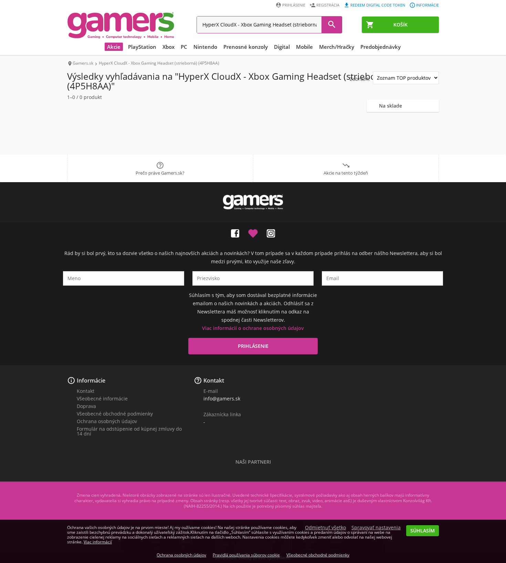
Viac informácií (98, 542)
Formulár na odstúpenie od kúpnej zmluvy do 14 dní (129, 431)
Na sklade (390, 105)
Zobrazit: (360, 79)
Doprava (86, 406)
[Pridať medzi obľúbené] (253, 232)
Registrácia (327, 5)
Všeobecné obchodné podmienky (115, 413)
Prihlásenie (293, 5)
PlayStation (142, 46)
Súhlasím (422, 530)
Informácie (427, 5)
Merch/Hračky (336, 46)
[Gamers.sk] (121, 25)
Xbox (168, 46)
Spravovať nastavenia (376, 527)
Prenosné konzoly (245, 46)
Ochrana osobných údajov (107, 421)
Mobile (304, 46)
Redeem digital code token (377, 5)
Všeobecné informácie (102, 398)
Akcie (113, 46)
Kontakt (85, 391)
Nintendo (205, 46)
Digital (282, 46)
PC (184, 46)
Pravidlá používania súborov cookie (246, 555)
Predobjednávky (380, 46)
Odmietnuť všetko (325, 527)
